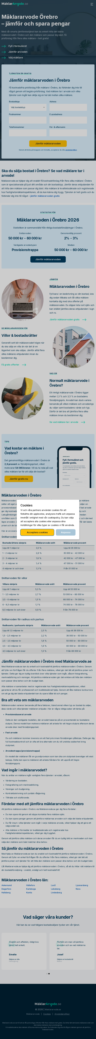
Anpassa (65, 532)
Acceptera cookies (37, 532)
